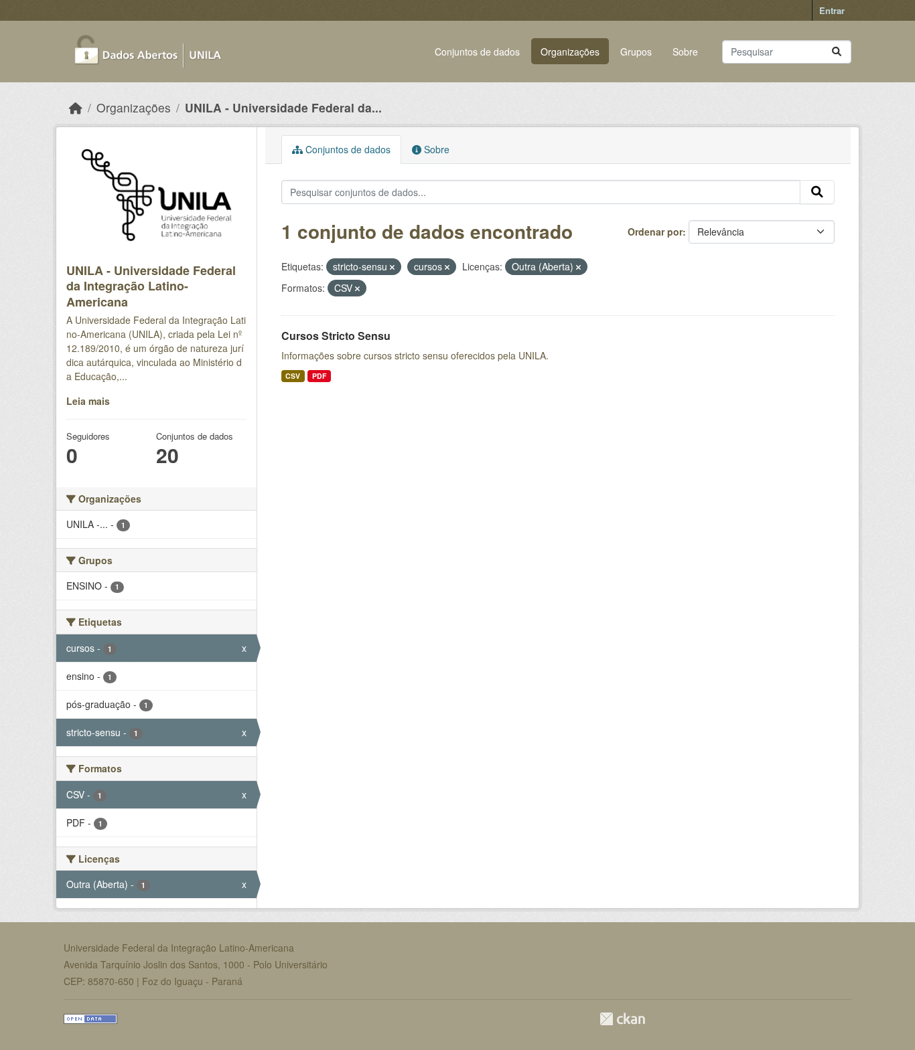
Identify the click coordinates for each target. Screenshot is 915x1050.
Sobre (685, 51)
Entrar (832, 10)
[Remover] (392, 267)
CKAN (622, 1019)
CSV (292, 376)
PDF (319, 376)
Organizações (570, 51)
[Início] (75, 107)
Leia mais (88, 401)
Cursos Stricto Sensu (336, 335)
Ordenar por (655, 231)
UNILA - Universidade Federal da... (283, 107)
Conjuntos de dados (477, 51)
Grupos (636, 51)
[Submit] (836, 52)
